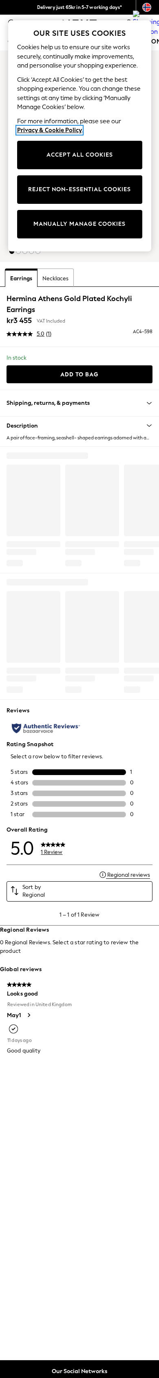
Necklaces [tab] (55, 278)
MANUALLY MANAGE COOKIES (79, 224)
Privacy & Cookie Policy (49, 130)
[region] (79, 135)
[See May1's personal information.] (28, 1015)
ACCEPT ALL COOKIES (79, 154)
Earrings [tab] (21, 278)
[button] (11, 251)
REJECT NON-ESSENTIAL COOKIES (79, 189)
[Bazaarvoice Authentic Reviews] (46, 728)
